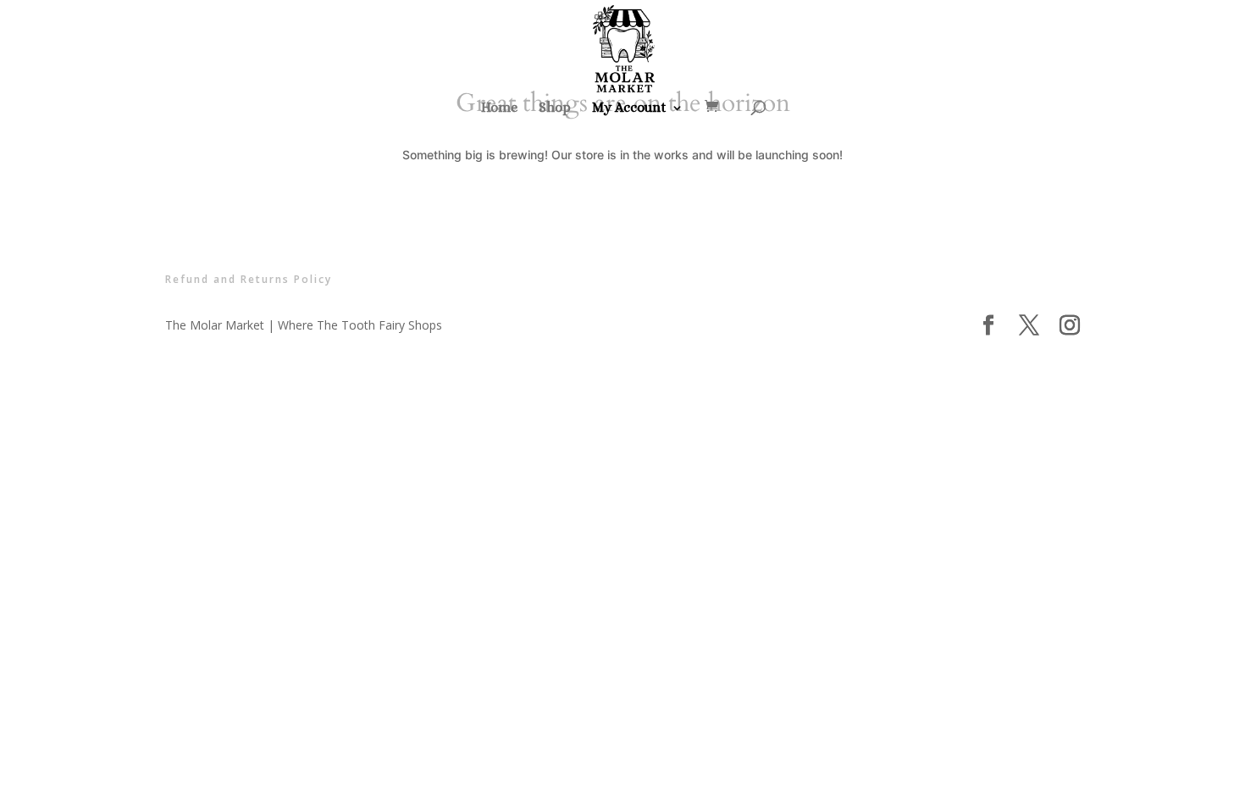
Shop (555, 108)
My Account (629, 108)
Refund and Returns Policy (248, 279)
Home (499, 108)
